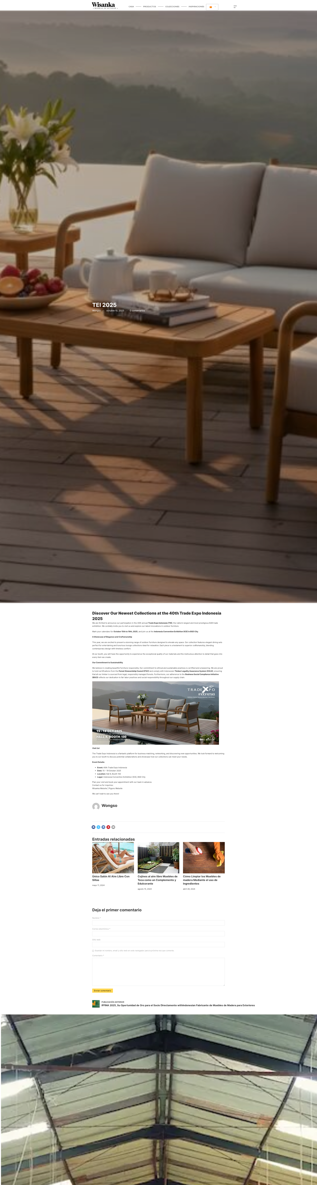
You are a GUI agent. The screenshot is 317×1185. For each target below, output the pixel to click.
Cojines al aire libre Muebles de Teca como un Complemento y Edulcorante (158, 880)
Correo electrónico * (101, 929)
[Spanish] (212, 7)
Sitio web (96, 939)
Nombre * (96, 918)
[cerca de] (236, 6)
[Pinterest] (108, 827)
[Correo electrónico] (113, 827)
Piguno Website (115, 788)
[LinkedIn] (103, 827)
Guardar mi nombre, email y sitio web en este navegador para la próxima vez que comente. (134, 950)
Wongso (109, 805)
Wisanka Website (99, 788)
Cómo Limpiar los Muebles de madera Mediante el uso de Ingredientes (202, 880)
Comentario (98, 955)
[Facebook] (93, 827)
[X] (98, 827)
